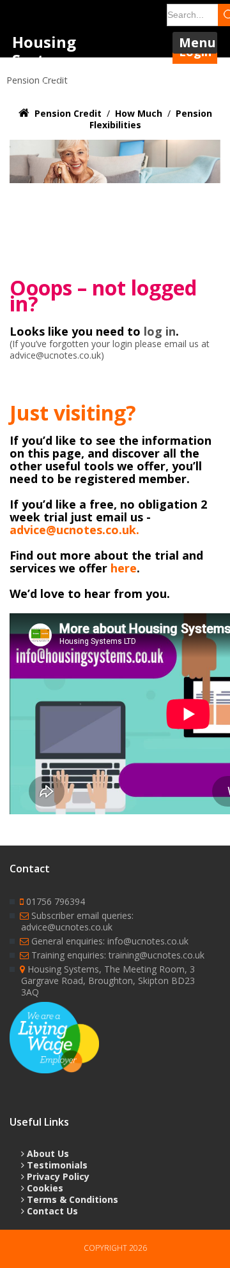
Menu (197, 42)
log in (160, 331)
